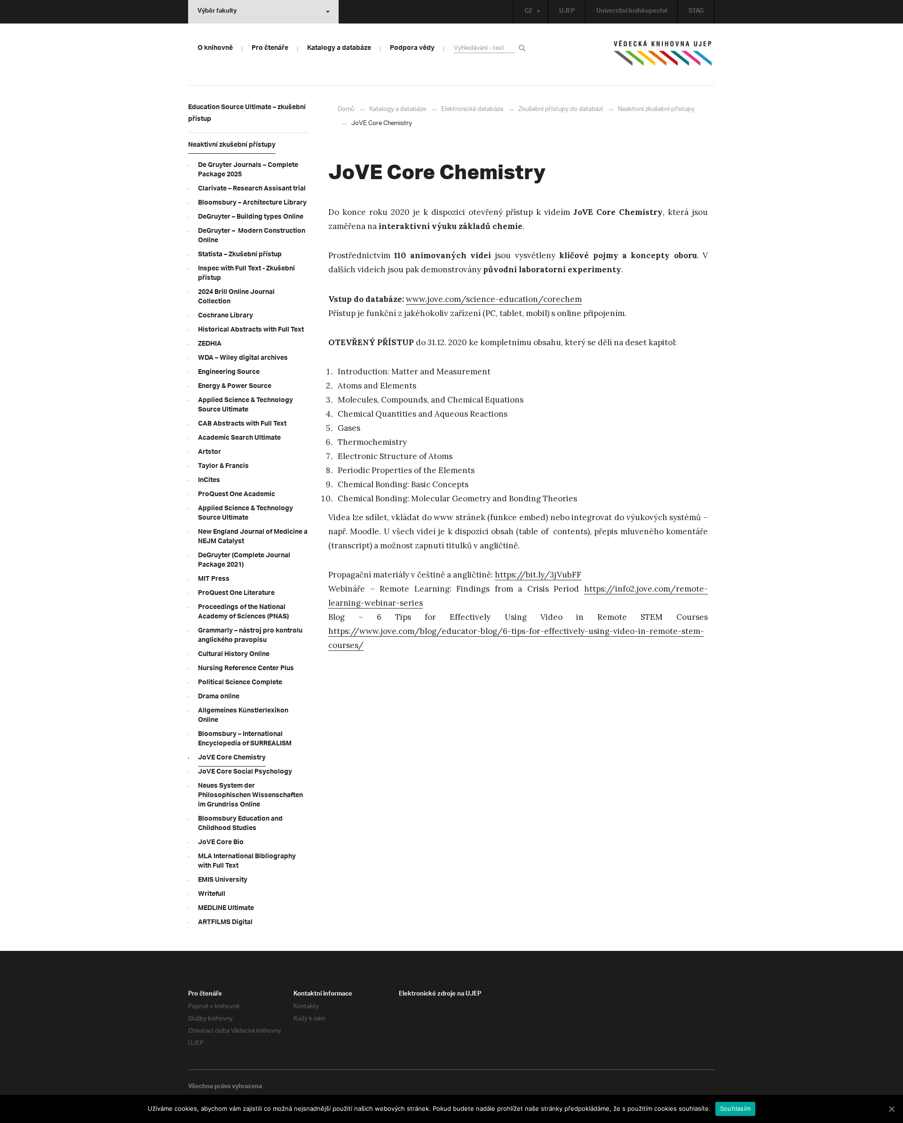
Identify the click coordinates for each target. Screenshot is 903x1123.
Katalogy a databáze (397, 109)
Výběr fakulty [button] (217, 12)
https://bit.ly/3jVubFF (538, 574)
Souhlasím (735, 1108)
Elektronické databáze (472, 109)
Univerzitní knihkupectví (631, 12)
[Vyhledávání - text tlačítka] (523, 47)
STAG (696, 12)
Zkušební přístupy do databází (560, 109)
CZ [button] (528, 12)
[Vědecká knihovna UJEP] (663, 55)
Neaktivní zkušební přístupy (656, 109)
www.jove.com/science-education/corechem (494, 299)
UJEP (567, 12)
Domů (346, 109)
